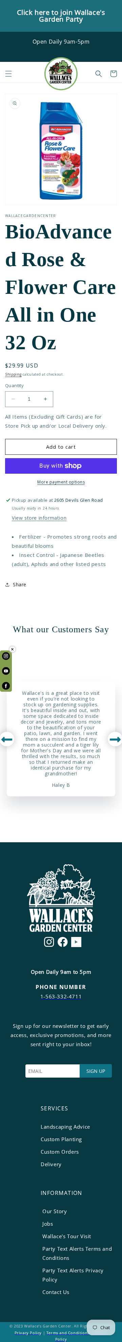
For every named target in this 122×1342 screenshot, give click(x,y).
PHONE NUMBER (61, 987)
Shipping (13, 374)
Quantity (14, 385)
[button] (8, 73)
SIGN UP (95, 1071)
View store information (39, 518)
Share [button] (19, 584)
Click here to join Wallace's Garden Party (61, 16)
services (54, 1108)
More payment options (61, 482)
